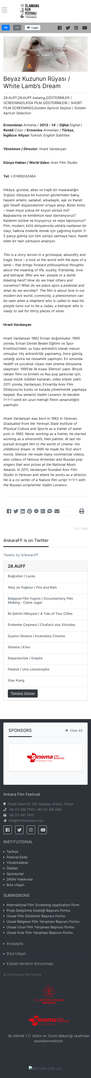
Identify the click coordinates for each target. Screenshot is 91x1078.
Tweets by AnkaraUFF (21, 555)
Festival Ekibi (17, 857)
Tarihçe (12, 851)
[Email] (56, 512)
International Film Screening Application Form (43, 905)
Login (35, 27)
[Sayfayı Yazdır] (81, 512)
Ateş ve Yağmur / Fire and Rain (32, 587)
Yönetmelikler (17, 862)
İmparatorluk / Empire (25, 658)
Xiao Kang (16, 680)
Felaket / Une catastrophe (28, 669)
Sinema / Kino (19, 647)
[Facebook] (9, 512)
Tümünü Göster (23, 693)
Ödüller (12, 868)
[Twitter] (15, 512)
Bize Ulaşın (15, 885)
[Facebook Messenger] (36, 512)
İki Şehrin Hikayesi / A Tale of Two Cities (40, 613)
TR (5, 27)
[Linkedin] (23, 512)
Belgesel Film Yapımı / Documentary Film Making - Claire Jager (40, 600)
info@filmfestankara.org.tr (26, 820)
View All (76, 730)
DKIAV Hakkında (20, 879)
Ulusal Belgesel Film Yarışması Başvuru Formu (43, 921)
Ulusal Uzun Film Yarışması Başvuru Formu (40, 927)
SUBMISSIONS (16, 895)
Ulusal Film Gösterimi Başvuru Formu (36, 916)
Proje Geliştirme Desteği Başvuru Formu (38, 910)
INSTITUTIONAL (18, 842)
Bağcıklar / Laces (21, 576)
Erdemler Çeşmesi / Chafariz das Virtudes (41, 624)
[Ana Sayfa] (29, 11)
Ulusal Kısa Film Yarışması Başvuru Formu (40, 932)
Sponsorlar (15, 874)
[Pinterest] (29, 512)
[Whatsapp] (43, 512)
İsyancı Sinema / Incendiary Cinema (36, 636)
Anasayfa (15, 943)
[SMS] (49, 512)
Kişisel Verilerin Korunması (30, 963)
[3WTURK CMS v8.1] (45, 1068)
